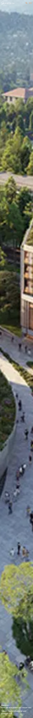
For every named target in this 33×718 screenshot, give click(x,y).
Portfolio (4, 705)
